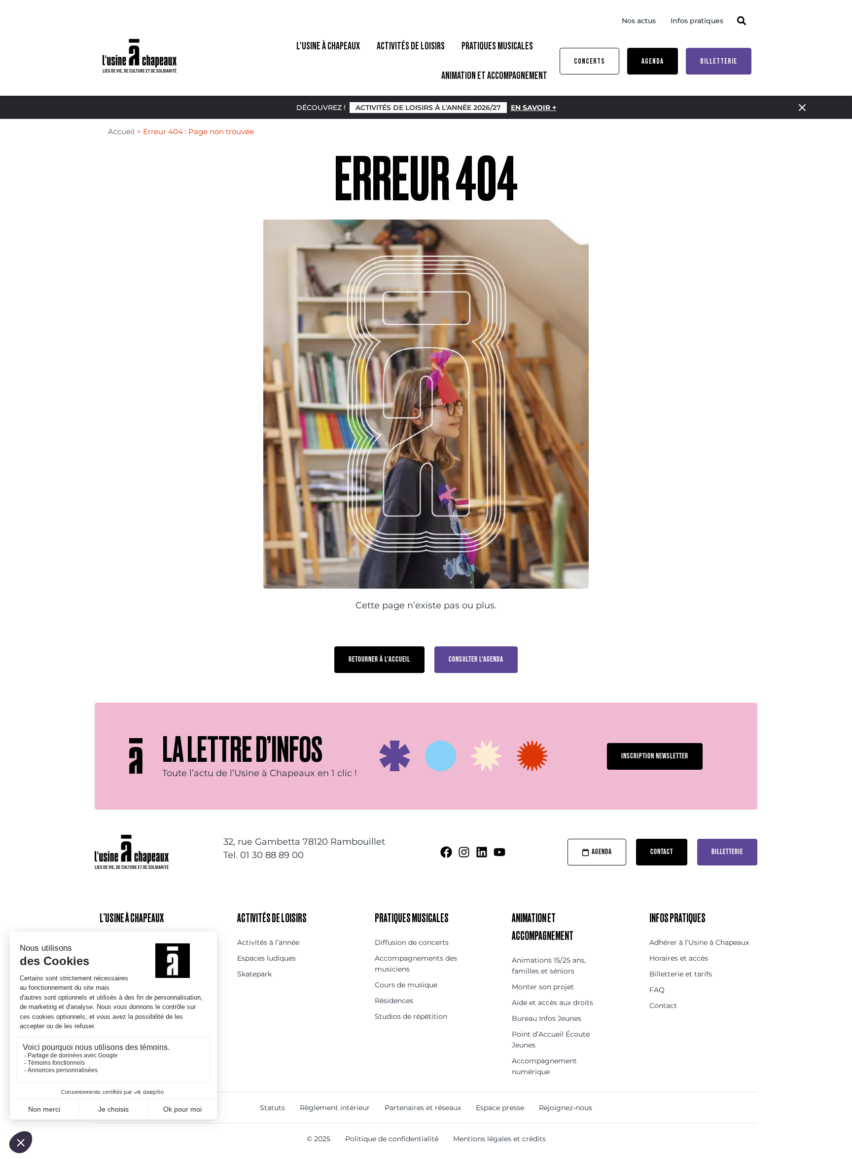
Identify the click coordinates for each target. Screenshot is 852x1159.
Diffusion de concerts (412, 942)
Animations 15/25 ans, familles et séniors (549, 965)
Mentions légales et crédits (499, 1138)
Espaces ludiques (266, 958)
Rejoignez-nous (565, 1107)
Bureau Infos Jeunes (546, 1018)
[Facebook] (446, 852)
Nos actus (639, 20)
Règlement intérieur (335, 1107)
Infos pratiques (697, 20)
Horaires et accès (678, 958)
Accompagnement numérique (544, 1066)
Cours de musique (406, 984)
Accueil (121, 131)
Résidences (394, 1000)
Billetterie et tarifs (680, 974)
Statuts (272, 1107)
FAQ (657, 989)
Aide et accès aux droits (552, 1002)
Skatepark (254, 974)
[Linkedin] (482, 852)
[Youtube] (499, 852)
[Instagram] (464, 852)
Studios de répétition (411, 1016)
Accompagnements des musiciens (416, 963)
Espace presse (500, 1107)
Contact (663, 1005)
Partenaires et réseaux (423, 1107)
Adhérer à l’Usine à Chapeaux (699, 942)
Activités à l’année (268, 942)
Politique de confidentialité (391, 1138)
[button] (741, 20)
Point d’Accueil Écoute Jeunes (551, 1039)
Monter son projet (543, 986)
